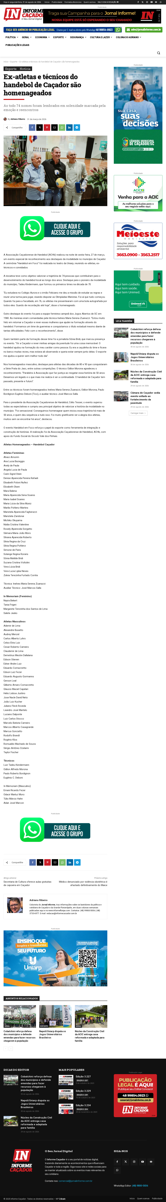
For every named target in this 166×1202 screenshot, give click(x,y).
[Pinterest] (47, 127)
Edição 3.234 (83, 1105)
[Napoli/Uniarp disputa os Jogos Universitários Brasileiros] (55, 1016)
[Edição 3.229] (66, 1094)
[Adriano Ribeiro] (6, 119)
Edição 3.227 (83, 1076)
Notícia (25, 69)
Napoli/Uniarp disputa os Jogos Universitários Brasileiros (52, 1034)
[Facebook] (138, 2)
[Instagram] (147, 2)
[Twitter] (142, 2)
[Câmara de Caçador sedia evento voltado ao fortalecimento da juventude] (121, 396)
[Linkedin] (69, 127)
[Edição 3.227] (66, 1080)
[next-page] (11, 1049)
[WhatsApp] (62, 127)
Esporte (13, 61)
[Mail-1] (156, 2)
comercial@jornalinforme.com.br (75, 1181)
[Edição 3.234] (66, 1109)
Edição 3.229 (83, 1090)
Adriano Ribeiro (18, 119)
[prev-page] (6, 1049)
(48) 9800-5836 (140, 1185)
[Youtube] (152, 2)
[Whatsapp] (160, 2)
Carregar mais (137, 413)
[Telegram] (77, 127)
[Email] (54, 127)
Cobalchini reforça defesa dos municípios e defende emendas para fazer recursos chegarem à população (145, 336)
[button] (158, 53)
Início (6, 61)
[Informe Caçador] (23, 14)
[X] (39, 127)
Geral (7, 1026)
